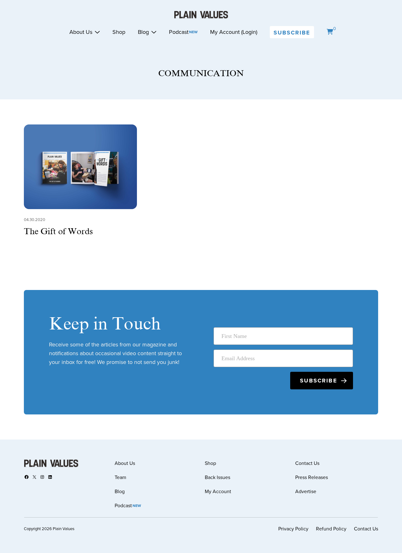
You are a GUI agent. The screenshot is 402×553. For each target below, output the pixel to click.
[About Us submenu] (97, 32)
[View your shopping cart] (330, 32)
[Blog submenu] (153, 32)
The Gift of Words (58, 231)
